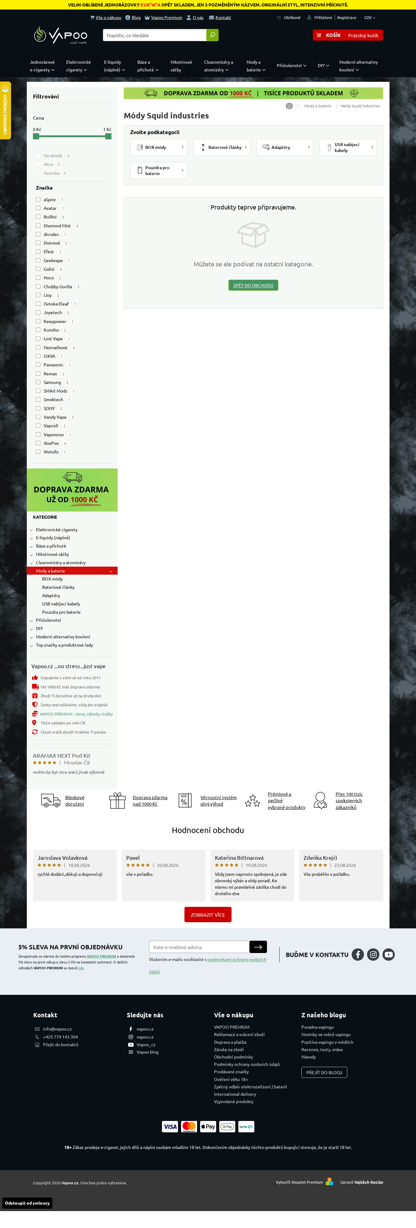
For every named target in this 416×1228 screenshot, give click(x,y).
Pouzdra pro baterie (61, 612)
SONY (53, 408)
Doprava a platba (230, 1042)
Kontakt (223, 17)
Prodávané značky (231, 1071)
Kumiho (55, 330)
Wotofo (55, 451)
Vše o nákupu (108, 17)
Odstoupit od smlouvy (27, 1203)
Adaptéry (51, 595)
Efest (52, 251)
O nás (198, 17)
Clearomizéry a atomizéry (61, 562)
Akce (52, 164)
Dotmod (55, 242)
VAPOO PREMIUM (101, 956)
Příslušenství (48, 620)
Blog (136, 17)
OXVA (53, 356)
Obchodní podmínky (233, 1056)
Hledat (212, 35)
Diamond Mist (61, 225)
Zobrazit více (208, 914)
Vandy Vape (59, 417)
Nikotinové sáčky (52, 554)
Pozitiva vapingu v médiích (327, 1042)
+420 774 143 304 (60, 1036)
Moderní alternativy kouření (63, 636)
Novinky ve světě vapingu (326, 1034)
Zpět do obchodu (253, 285)
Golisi (53, 269)
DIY (39, 628)
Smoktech (57, 399)
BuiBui (54, 216)
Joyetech (56, 312)
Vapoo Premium (166, 17)
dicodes (55, 234)
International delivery (235, 1094)
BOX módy (52, 578)
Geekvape (57, 260)
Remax (54, 373)
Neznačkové (59, 347)
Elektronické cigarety (57, 529)
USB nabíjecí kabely (61, 603)
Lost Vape (57, 338)
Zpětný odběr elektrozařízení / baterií (250, 1086)
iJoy (51, 295)
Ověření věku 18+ (231, 1079)
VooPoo (55, 443)
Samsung (56, 382)
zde (81, 967)
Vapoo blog (148, 1052)
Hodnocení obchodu (208, 830)
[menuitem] (44, 66)
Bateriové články (58, 587)
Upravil (361, 1182)
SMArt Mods (59, 390)
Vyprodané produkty (233, 1101)
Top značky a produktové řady (64, 645)
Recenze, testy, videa (322, 1049)
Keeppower (59, 321)
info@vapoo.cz (57, 1028)
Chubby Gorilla (61, 286)
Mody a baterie (50, 570)
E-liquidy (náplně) (53, 537)
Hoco (52, 277)
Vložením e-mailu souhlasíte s (207, 965)
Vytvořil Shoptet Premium (299, 1182)
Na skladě (57, 155)
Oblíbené (292, 17)
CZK (368, 17)
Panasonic (57, 364)
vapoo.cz (145, 1028)
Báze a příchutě (51, 545)
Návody (308, 1056)
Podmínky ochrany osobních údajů (247, 1064)
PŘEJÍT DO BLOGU (324, 1072)
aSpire (53, 199)
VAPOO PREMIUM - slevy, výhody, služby (76, 713)
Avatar (54, 208)
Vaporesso (57, 434)
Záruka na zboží (229, 1049)
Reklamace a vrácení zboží (239, 1034)
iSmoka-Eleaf (60, 303)
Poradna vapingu (317, 1027)
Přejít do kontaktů (61, 1044)
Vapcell (55, 425)
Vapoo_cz (146, 1044)
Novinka (55, 173)
